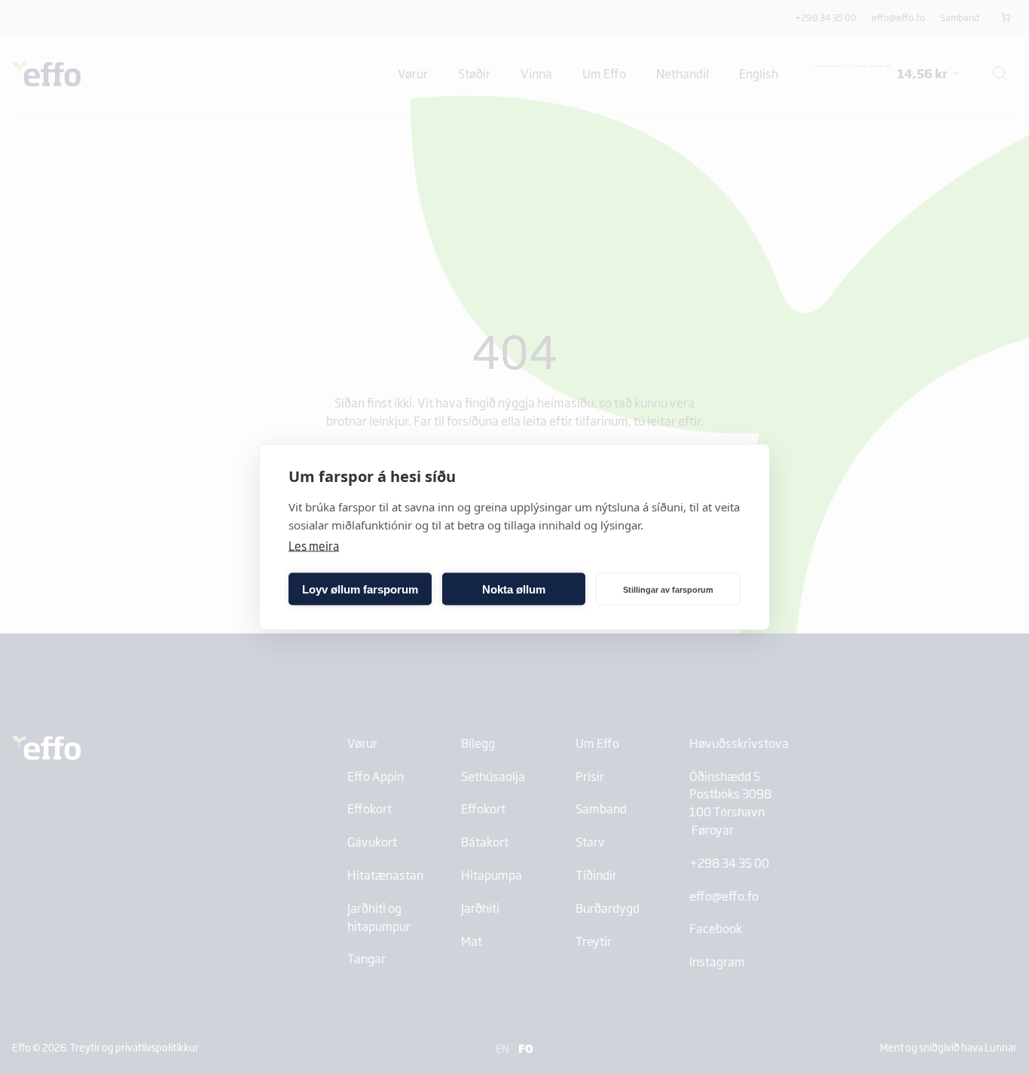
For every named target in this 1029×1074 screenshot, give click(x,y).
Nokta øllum (513, 588)
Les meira (314, 545)
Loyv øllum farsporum (360, 588)
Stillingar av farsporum (668, 588)
